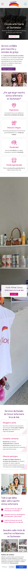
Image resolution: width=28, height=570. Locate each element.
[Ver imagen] (9, 545)
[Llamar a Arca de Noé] (25, 4)
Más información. (14, 563)
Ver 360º (14, 294)
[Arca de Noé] (14, 4)
